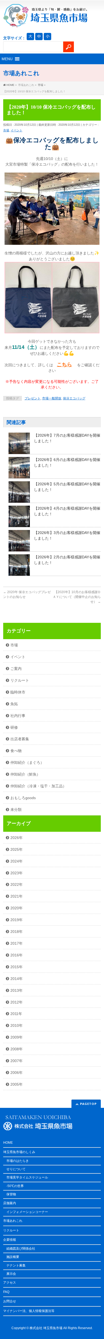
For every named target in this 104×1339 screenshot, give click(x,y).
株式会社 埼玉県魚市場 (46, 1328)
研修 (14, 727)
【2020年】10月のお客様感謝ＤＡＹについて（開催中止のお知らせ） (77, 597)
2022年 (16, 884)
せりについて (16, 1169)
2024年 (16, 861)
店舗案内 (9, 1203)
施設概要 (12, 1257)
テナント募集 (16, 1265)
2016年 (16, 955)
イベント (16, 130)
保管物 (11, 1194)
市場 (6, 130)
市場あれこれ (12, 1221)
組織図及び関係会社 (20, 1248)
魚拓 (14, 704)
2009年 (16, 1037)
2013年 (16, 990)
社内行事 (17, 716)
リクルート (19, 680)
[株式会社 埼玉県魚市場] (45, 21)
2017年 (16, 943)
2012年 (16, 1002)
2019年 (16, 920)
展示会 (11, 1274)
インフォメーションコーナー (27, 1212)
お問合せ (9, 1301)
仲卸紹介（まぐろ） (27, 762)
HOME (8, 1143)
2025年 (16, 849)
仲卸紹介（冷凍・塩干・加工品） (38, 786)
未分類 (16, 809)
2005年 (16, 1084)
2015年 (16, 967)
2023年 (16, 873)
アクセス (9, 1282)
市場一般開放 (51, 398)
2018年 (16, 931)
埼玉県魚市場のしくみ (19, 1152)
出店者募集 (19, 739)
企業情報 (9, 1240)
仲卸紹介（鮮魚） (25, 774)
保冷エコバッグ (74, 398)
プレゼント (33, 398)
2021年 (16, 896)
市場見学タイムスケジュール (27, 1177)
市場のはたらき (17, 1161)
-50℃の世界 (15, 1186)
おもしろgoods (23, 798)
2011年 (16, 1014)
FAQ (6, 1292)
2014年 (16, 978)
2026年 (16, 838)
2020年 (16, 908)
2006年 (16, 1072)
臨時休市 (17, 692)
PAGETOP (88, 1103)
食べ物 (16, 751)
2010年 (16, 1025)
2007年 (16, 1061)
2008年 (16, 1049)
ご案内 (16, 668)
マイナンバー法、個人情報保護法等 (28, 1311)
